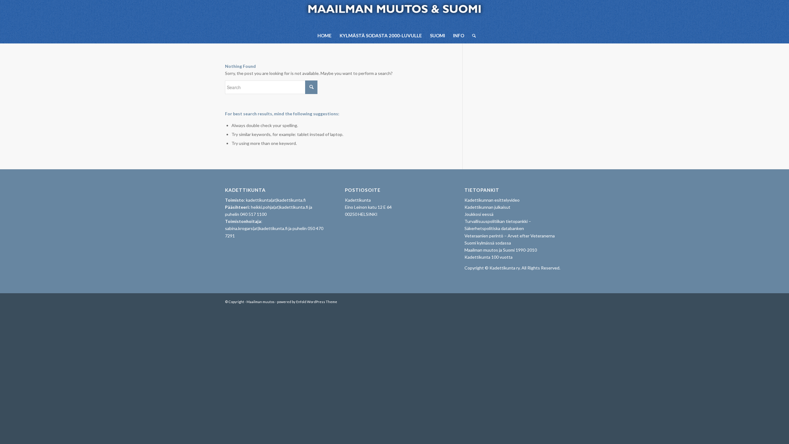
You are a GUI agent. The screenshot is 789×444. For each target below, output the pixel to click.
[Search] (472, 35)
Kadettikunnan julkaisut (487, 207)
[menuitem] (472, 35)
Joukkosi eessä (478, 214)
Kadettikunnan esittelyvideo (492, 200)
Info (458, 35)
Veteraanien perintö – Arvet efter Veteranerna (509, 235)
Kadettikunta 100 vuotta (488, 257)
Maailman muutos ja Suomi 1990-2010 (500, 250)
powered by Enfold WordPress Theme (307, 302)
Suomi (437, 35)
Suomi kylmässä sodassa (487, 242)
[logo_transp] (394, 13)
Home (324, 35)
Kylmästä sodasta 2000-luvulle (381, 35)
